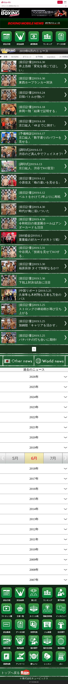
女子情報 (39, 57)
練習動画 (34, 44)
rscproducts (51, 57)
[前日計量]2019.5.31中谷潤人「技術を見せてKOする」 (39, 252)
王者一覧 (20, 616)
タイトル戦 (34, 616)
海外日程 (6, 648)
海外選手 (34, 648)
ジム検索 (47, 632)
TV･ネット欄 (7, 616)
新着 (5, 57)
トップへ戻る (11, 672)
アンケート (20, 664)
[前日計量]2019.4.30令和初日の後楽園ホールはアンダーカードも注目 (40, 223)
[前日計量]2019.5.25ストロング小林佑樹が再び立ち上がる (40, 309)
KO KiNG (15, 57)
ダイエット (27, 57)
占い (61, 664)
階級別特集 (47, 616)
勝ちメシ (34, 664)
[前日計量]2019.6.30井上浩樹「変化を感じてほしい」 (38, 66)
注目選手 (61, 632)
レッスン (47, 664)
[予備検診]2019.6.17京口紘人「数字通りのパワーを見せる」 (40, 137)
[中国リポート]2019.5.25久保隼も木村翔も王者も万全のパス (40, 294)
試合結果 (20, 44)
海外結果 (20, 648)
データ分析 (61, 44)
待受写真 (34, 632)
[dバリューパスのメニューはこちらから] (65, 2)
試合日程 (6, 44)
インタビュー (61, 616)
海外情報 (61, 648)
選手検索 (61, 600)
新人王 (34, 600)
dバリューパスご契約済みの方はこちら (10, 6)
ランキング (47, 44)
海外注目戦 (47, 648)
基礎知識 (6, 664)
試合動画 (6, 632)
